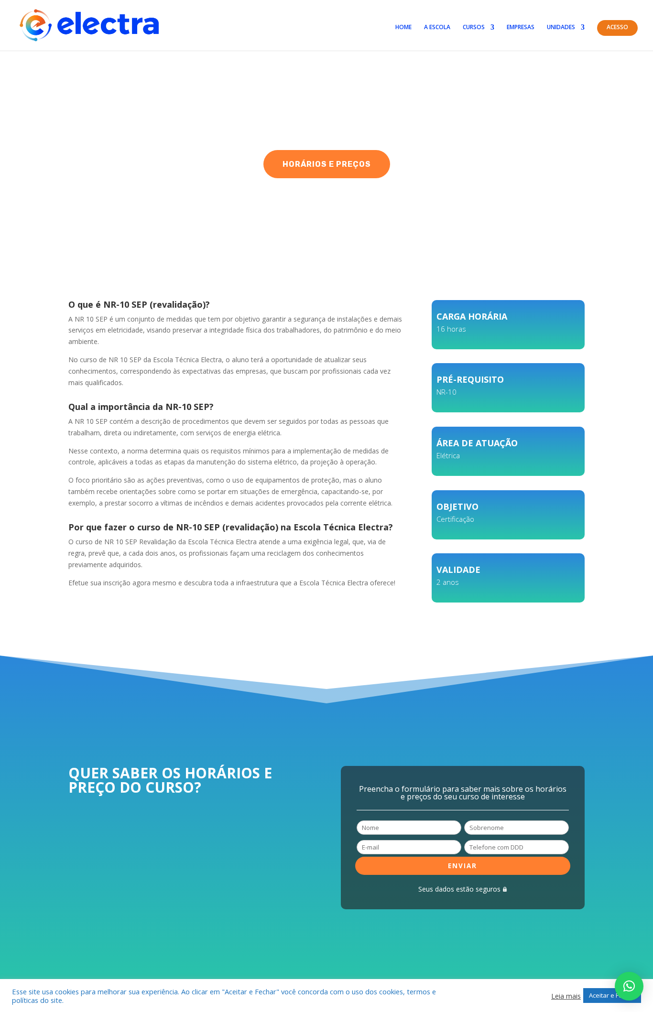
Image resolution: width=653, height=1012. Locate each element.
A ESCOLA (437, 27)
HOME (403, 27)
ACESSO (617, 27)
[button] (629, 986)
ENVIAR (462, 865)
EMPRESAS (520, 27)
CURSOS (474, 27)
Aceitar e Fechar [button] (612, 995)
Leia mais (566, 995)
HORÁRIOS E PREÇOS (327, 164)
